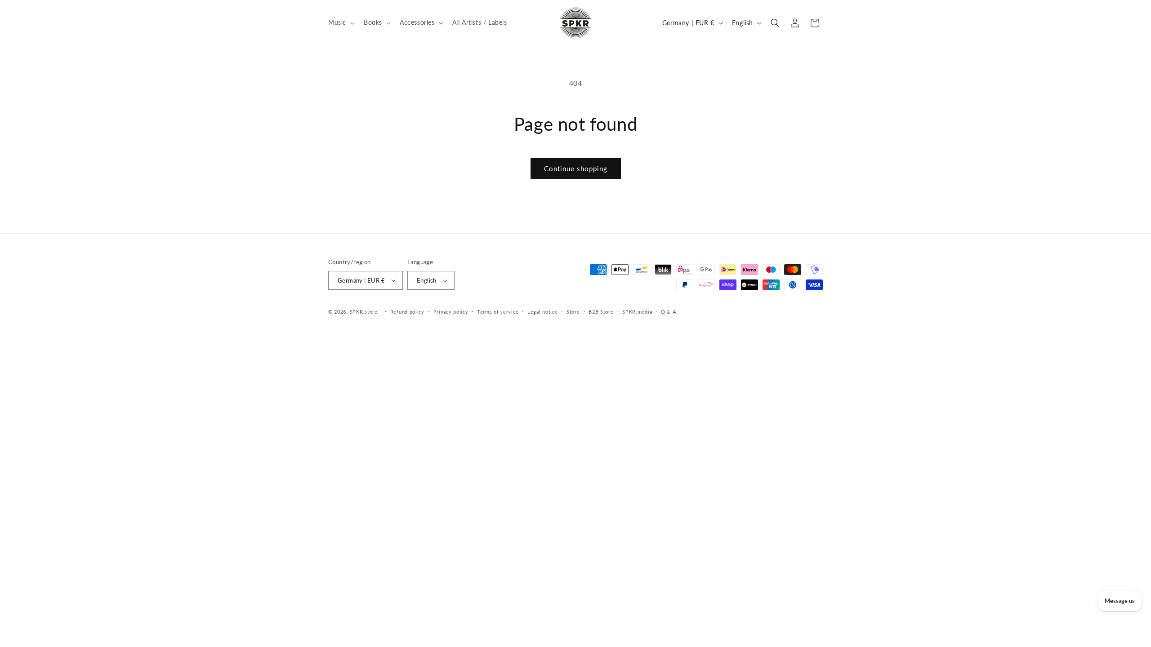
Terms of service (497, 312)
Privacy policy (450, 312)
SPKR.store (364, 312)
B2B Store (601, 312)
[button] (340, 22)
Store (573, 312)
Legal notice (542, 312)
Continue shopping (575, 168)
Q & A (668, 312)
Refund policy (407, 312)
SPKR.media (637, 312)
